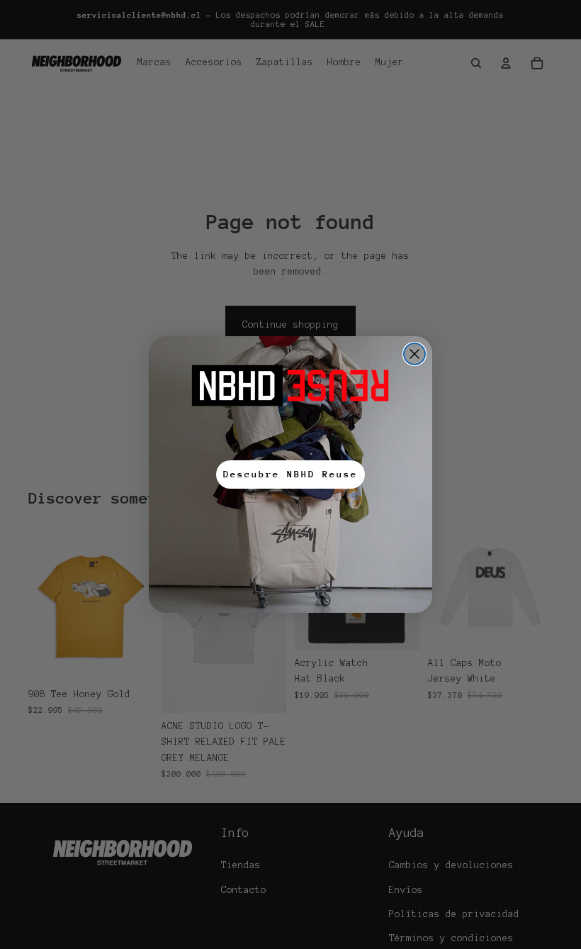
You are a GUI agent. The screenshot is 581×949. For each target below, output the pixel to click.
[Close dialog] (414, 354)
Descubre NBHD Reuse (290, 474)
